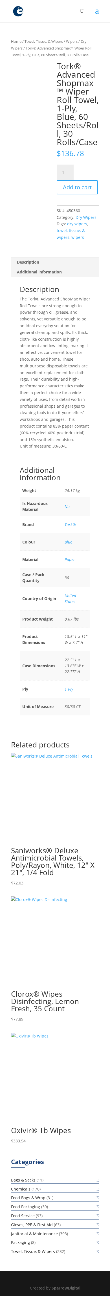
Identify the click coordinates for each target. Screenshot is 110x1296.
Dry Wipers (86, 217)
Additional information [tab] (39, 272)
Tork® (70, 524)
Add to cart (77, 187)
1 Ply (69, 689)
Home (16, 41)
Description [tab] (28, 262)
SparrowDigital (66, 1288)
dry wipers (77, 223)
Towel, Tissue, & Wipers (44, 41)
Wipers (72, 41)
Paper (70, 559)
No (67, 506)
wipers (77, 237)
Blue (68, 542)
